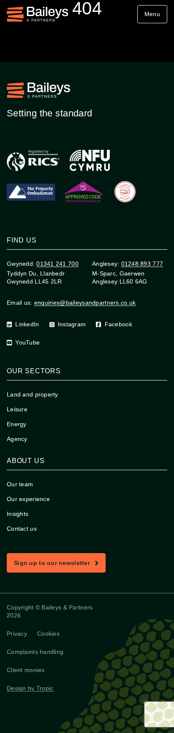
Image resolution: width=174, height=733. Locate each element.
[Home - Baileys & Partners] (37, 14)
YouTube (27, 342)
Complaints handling (35, 651)
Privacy (17, 633)
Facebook (118, 324)
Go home (90, 54)
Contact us (22, 528)
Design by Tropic (30, 688)
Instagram (72, 324)
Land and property (32, 394)
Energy (17, 424)
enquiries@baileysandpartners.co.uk (85, 302)
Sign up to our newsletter (60, 564)
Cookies (48, 633)
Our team (20, 484)
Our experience (28, 499)
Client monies (26, 670)
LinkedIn (27, 324)
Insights (17, 513)
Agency (17, 438)
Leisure (17, 409)
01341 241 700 (57, 263)
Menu (152, 14)
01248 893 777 (142, 263)
